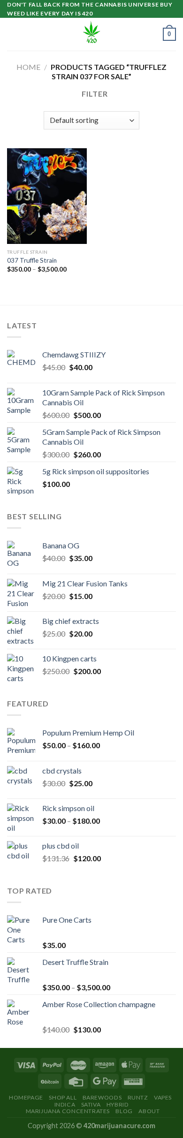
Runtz (138, 1097)
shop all (62, 1097)
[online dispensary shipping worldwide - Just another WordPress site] (91, 34)
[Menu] (12, 34)
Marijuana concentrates (68, 1111)
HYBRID (118, 1104)
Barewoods (102, 1097)
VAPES (163, 1097)
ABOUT (149, 1111)
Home (28, 66)
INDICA (65, 1104)
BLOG (123, 1111)
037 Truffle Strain (32, 260)
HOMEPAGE (26, 1097)
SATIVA (91, 1104)
